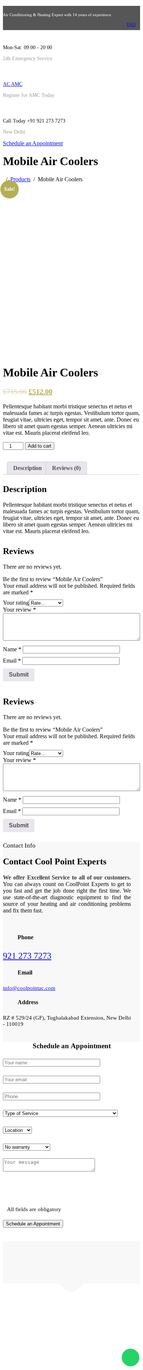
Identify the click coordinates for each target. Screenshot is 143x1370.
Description (27, 468)
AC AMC (12, 84)
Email (12, 660)
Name (12, 649)
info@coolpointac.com (29, 988)
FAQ (131, 24)
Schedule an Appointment (33, 143)
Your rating (16, 603)
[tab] (27, 468)
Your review (19, 609)
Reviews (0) (66, 468)
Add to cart (39, 446)
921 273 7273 (27, 956)
